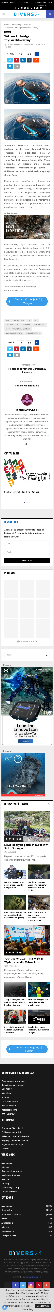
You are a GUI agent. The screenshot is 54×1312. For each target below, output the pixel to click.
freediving (26, 325)
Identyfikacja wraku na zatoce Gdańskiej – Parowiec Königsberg (15, 915)
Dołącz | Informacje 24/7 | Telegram (28, 301)
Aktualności (6, 1163)
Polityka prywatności (11, 1132)
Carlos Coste (18, 320)
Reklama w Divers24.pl (12, 1128)
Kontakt (4, 1148)
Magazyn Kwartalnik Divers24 (42, 4)
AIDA (7, 320)
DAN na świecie (8, 1105)
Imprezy (5, 1183)
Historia (5, 1097)
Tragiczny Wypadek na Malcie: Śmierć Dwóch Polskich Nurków (14, 1002)
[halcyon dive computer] (27, 745)
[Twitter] (23, 1285)
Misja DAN (6, 1093)
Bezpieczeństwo (9, 1110)
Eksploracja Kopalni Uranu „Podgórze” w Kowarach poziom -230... (37, 886)
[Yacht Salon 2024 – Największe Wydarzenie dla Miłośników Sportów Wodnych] (27, 940)
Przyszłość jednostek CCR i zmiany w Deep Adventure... (14, 1030)
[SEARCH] (46, 655)
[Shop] (13, 8)
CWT (35, 320)
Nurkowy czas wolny (11, 1214)
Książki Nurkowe (9, 1191)
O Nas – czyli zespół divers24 (15, 1136)
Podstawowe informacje (12, 1081)
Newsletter (15, 3)
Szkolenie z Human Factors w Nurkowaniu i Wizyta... (38, 1030)
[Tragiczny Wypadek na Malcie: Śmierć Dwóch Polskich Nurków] (15, 989)
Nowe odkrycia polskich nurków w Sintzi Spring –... (26, 846)
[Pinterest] (39, 1285)
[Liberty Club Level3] (23, 796)
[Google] (46, 1285)
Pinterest (10, 573)
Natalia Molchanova (14, 333)
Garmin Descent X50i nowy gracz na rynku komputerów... (14, 885)
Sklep (25, 3)
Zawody (7, 32)
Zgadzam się (43, 1306)
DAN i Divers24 (8, 1114)
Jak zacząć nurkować (11, 1171)
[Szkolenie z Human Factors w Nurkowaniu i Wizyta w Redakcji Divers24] (39, 1017)
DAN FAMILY (6, 1089)
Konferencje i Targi (10, 1187)
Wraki (4, 1219)
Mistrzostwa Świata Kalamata (18, 329)
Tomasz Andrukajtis (15, 44)
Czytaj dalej (27, 1309)
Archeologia (7, 1223)
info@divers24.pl (33, 1277)
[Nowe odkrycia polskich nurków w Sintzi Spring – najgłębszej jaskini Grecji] (27, 826)
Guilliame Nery (39, 325)
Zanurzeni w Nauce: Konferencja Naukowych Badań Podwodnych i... (37, 916)
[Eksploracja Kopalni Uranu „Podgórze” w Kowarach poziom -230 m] (39, 871)
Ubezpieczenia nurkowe (12, 1085)
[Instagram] (31, 1285)
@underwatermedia (27, 641)
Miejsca (5, 1167)
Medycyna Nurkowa (10, 1175)
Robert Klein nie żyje (27, 386)
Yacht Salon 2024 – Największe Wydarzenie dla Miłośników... (23, 960)
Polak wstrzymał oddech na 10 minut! (21, 492)
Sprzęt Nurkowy (8, 1236)
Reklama (4, 3)
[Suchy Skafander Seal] (27, 238)
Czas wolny (6, 1210)
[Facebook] (15, 1285)
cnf (29, 320)
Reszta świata (7, 1231)
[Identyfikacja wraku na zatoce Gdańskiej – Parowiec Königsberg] (15, 902)
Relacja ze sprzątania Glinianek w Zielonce (27, 371)
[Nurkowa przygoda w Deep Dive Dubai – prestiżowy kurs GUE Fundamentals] (39, 989)
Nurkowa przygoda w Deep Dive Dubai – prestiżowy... (38, 1002)
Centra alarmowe (9, 1101)
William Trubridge (33, 333)
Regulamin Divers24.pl (12, 1144)
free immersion (12, 325)
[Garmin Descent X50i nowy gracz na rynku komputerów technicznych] (15, 871)
